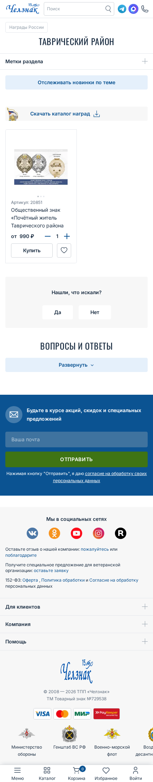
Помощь (15, 641)
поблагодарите (21, 555)
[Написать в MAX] (133, 9)
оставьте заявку (51, 570)
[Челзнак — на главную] (22, 9)
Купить (32, 250)
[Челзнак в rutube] (120, 534)
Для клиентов (22, 607)
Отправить (76, 459)
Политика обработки (63, 580)
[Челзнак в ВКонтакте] (32, 534)
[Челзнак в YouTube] (76, 534)
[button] (73, 8)
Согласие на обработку (113, 580)
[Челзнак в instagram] (98, 534)
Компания (18, 624)
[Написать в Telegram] (122, 9)
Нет (94, 312)
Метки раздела (24, 61)
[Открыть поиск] (108, 8)
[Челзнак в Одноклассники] (54, 534)
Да (57, 312)
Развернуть (74, 365)
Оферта (30, 580)
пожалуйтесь (95, 549)
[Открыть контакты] (145, 9)
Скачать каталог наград (60, 113)
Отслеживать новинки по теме (76, 82)
